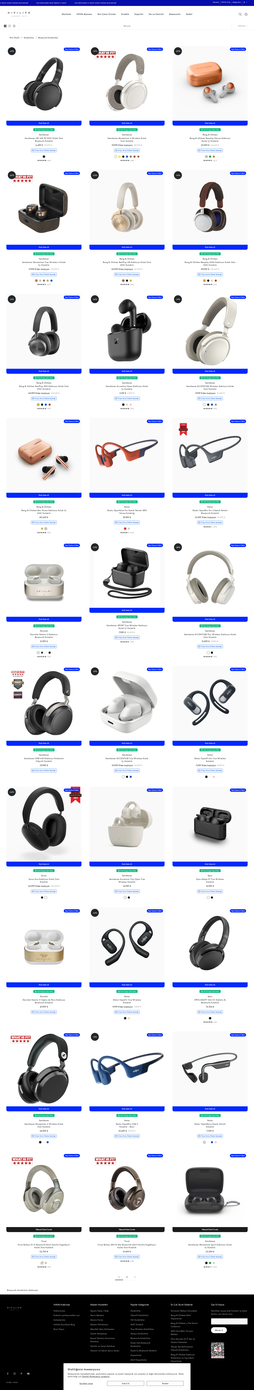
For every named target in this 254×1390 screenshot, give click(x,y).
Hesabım (216, 2)
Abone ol (219, 1330)
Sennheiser (44, 134)
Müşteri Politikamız (99, 1324)
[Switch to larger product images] (5, 26)
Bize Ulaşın (59, 1329)
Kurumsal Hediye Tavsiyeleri (184, 1311)
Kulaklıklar (29, 37)
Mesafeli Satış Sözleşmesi (102, 1329)
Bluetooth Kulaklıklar (140, 1338)
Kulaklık (125, 14)
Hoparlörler (136, 1355)
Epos (210, 875)
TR (244, 2)
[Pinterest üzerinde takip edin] (21, 1373)
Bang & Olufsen (210, 134)
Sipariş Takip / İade (99, 1311)
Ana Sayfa (14, 37)
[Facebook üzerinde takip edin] (7, 1373)
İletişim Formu (96, 1320)
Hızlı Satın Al (44, 123)
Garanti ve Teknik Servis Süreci (104, 1350)
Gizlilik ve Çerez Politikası (102, 1346)
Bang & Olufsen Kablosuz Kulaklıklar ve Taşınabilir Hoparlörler (183, 1357)
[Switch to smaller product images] (9, 26)
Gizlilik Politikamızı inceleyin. (96, 1376)
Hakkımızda (59, 1311)
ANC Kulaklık (137, 1324)
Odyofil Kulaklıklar (140, 1315)
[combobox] (245, 2)
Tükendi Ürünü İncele (44, 1229)
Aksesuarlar (175, 14)
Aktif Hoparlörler (139, 1360)
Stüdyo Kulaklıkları (140, 1333)
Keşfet (189, 14)
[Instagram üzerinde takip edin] (14, 1373)
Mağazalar (237, 2)
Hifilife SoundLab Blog (64, 1324)
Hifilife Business (84, 14)
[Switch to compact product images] (14, 26)
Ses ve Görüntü (156, 14)
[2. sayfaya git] (135, 1277)
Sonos (44, 875)
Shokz (127, 507)
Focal (43, 1241)
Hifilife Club (225, 2)
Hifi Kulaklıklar (138, 1320)
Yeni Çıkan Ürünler (106, 14)
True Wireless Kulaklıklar (142, 1329)
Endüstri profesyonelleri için (67, 1315)
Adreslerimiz (59, 1320)
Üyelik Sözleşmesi (98, 1333)
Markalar (66, 14)
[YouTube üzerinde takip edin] (28, 1373)
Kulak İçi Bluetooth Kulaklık (144, 1350)
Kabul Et (125, 1383)
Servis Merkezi (97, 1315)
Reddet (165, 1383)
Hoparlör (138, 14)
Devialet (44, 631)
